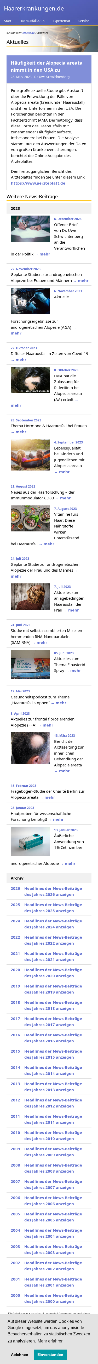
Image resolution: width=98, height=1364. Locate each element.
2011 (15, 1116)
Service (83, 21)
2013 (15, 1083)
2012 (15, 1099)
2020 (15, 969)
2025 (15, 904)
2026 (15, 888)
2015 (15, 1051)
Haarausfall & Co (32, 21)
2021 (15, 953)
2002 (15, 1262)
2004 (15, 1230)
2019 (15, 986)
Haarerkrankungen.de (34, 8)
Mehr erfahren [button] (51, 1341)
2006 (15, 1197)
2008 (15, 1165)
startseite (28, 33)
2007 (15, 1181)
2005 (15, 1213)
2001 (15, 1279)
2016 (15, 1034)
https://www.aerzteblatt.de (38, 183)
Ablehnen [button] (19, 1354)
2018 (15, 1002)
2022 (15, 937)
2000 (15, 1295)
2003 (15, 1246)
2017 (15, 1018)
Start (7, 21)
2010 (15, 1132)
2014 (15, 1067)
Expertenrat (61, 21)
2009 (15, 1148)
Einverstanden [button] (50, 1354)
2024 (15, 920)
